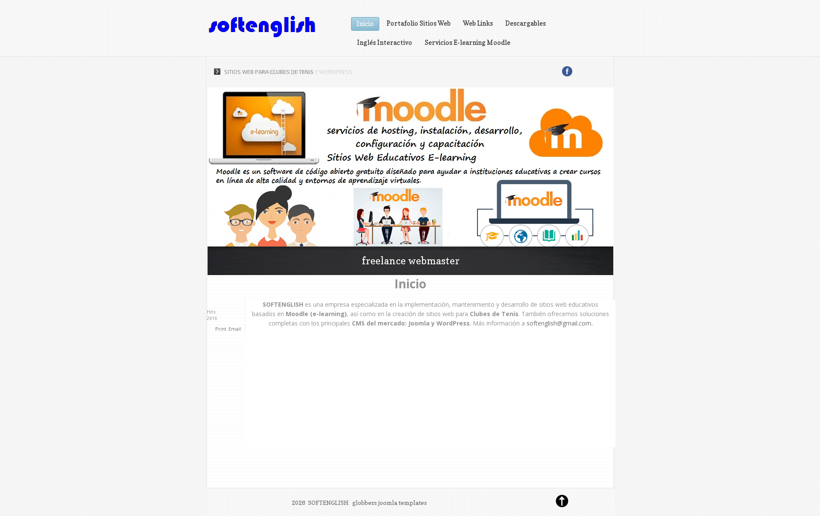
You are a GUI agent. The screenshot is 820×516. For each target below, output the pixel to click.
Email (234, 328)
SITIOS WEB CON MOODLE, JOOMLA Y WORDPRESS (288, 72)
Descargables (525, 23)
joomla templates (402, 502)
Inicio (365, 24)
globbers (364, 502)
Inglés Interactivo (384, 42)
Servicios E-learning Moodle (467, 42)
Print (220, 328)
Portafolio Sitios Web (419, 23)
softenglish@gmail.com (559, 323)
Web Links (478, 23)
